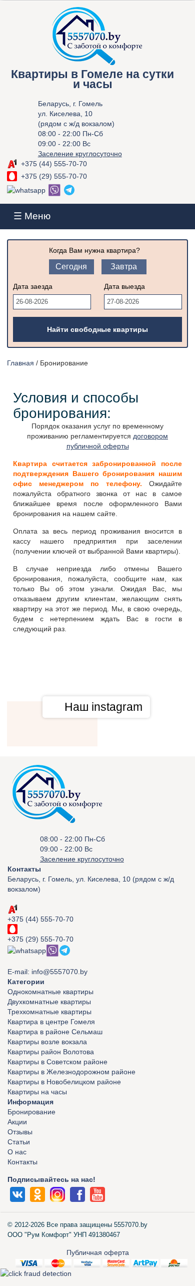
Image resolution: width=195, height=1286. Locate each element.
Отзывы (20, 1132)
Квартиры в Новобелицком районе (64, 1082)
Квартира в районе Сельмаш (55, 1032)
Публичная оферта (97, 1252)
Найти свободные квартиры (97, 329)
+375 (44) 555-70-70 (54, 164)
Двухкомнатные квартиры (49, 1002)
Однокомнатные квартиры (51, 992)
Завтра (123, 266)
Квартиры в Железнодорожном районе (72, 1072)
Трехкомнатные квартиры (50, 1012)
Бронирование (32, 1112)
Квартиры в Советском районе (58, 1062)
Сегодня (71, 266)
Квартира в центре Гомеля (51, 1022)
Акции (17, 1122)
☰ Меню (32, 216)
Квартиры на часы (37, 1092)
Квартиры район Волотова (51, 1052)
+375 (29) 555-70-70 (54, 176)
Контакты (23, 1162)
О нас (17, 1152)
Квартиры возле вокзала (47, 1042)
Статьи (19, 1142)
